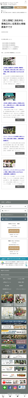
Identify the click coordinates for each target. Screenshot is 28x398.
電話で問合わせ (20, 7)
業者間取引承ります (7, 289)
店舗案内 (21, 285)
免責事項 (7, 292)
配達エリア (7, 210)
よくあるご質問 (8, 206)
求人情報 (7, 285)
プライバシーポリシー (21, 289)
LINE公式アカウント (9, 214)
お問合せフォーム (8, 219)
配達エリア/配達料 (7, 278)
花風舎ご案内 (21, 282)
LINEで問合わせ (7, 7)
